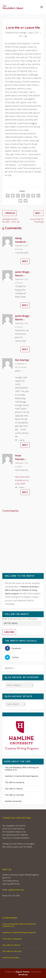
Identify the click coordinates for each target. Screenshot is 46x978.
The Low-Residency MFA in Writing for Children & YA (22, 768)
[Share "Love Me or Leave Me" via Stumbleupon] (38, 195)
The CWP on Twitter (14, 788)
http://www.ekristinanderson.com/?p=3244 (22, 480)
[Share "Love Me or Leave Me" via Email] (20, 200)
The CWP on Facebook (14, 782)
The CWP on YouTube (14, 795)
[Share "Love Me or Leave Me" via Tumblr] (23, 195)
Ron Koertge (20, 32)
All (20, 36)
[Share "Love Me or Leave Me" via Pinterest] (28, 195)
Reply (25, 261)
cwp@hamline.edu (16, 890)
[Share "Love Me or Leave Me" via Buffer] (33, 195)
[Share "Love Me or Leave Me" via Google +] (17, 195)
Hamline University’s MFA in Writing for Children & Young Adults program (22, 590)
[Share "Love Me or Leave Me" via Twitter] (12, 195)
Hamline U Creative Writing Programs (21, 776)
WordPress (23, 974)
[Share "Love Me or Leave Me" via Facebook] (7, 195)
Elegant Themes (22, 972)
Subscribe (9, 632)
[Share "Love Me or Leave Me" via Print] (25, 200)
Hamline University (13, 801)
